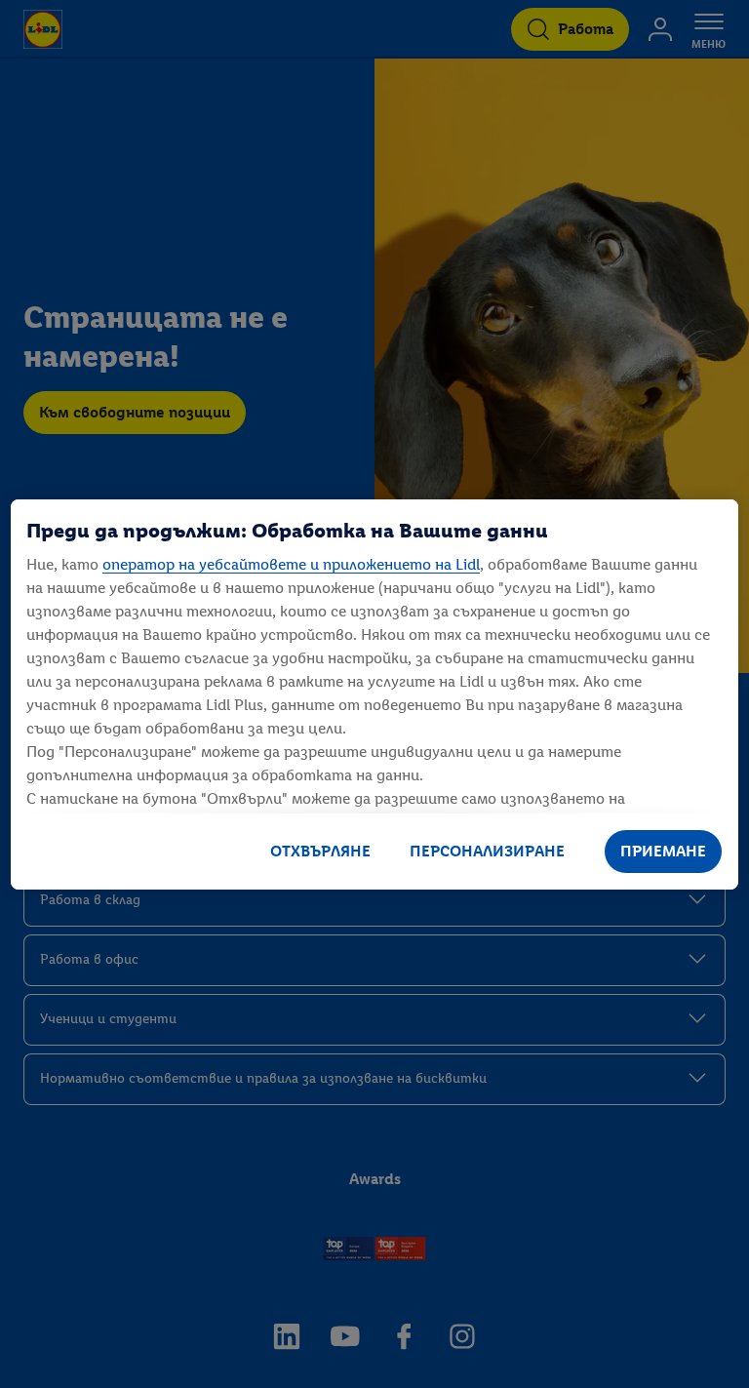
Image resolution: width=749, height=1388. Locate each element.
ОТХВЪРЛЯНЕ (320, 851)
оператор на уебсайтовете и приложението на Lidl (291, 564)
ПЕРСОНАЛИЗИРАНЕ (487, 851)
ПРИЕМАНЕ (663, 851)
